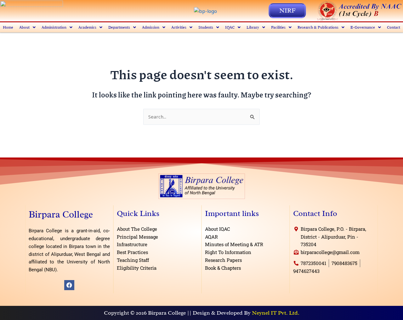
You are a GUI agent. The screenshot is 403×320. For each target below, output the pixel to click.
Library (253, 27)
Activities (178, 27)
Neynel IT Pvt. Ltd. (275, 312)
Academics (87, 27)
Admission (150, 27)
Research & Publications (318, 27)
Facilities (278, 27)
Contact (393, 27)
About (24, 27)
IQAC (230, 27)
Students (205, 27)
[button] (27, 27)
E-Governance (362, 27)
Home (8, 27)
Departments (119, 27)
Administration (54, 27)
